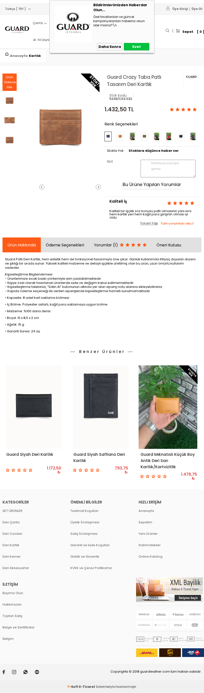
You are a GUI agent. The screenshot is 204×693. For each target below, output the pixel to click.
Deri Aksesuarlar (15, 568)
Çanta (38, 23)
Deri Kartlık (10, 545)
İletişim (8, 638)
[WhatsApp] (29, 673)
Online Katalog (150, 556)
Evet (136, 46)
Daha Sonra (110, 46)
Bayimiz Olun (12, 593)
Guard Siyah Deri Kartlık (29, 454)
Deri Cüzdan (12, 533)
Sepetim (145, 522)
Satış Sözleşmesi (84, 533)
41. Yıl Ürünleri (43, 40)
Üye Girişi (180, 9)
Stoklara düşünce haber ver (154, 150)
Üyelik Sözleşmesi (84, 522)
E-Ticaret (87, 687)
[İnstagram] (17, 673)
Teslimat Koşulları (84, 510)
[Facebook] (7, 673)
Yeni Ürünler (148, 533)
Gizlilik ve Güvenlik (84, 556)
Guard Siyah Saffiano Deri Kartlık (99, 457)
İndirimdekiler (150, 545)
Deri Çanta (11, 522)
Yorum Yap (149, 223)
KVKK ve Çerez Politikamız (91, 568)
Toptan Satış (12, 616)
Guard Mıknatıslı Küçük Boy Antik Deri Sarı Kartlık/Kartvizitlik (168, 461)
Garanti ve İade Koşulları (90, 545)
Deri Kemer (11, 556)
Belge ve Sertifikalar (18, 627)
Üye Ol (197, 9)
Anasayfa (146, 510)
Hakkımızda (11, 604)
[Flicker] (40, 673)
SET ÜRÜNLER (12, 510)
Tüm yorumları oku (175, 223)
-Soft (73, 687)
